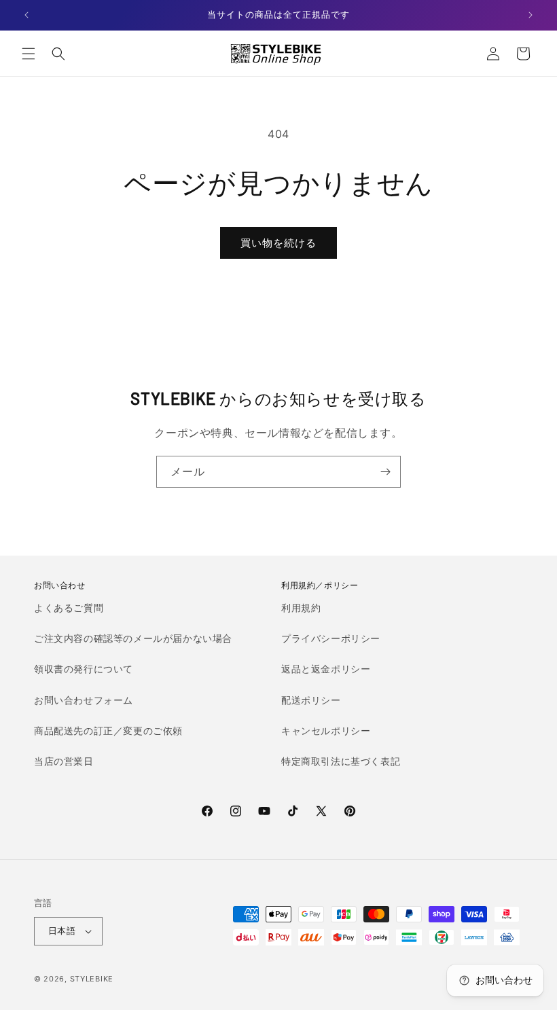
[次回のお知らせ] (530, 15)
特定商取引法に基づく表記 (340, 761)
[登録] (385, 472)
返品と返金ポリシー (325, 668)
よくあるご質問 (68, 607)
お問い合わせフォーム (83, 700)
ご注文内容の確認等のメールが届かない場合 (133, 638)
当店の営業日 (64, 761)
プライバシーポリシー (330, 638)
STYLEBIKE (91, 979)
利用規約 (301, 607)
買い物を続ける (278, 242)
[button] (28, 54)
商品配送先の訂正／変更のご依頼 (108, 730)
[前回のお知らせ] (26, 15)
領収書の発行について (83, 668)
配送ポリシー (311, 700)
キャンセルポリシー (325, 730)
